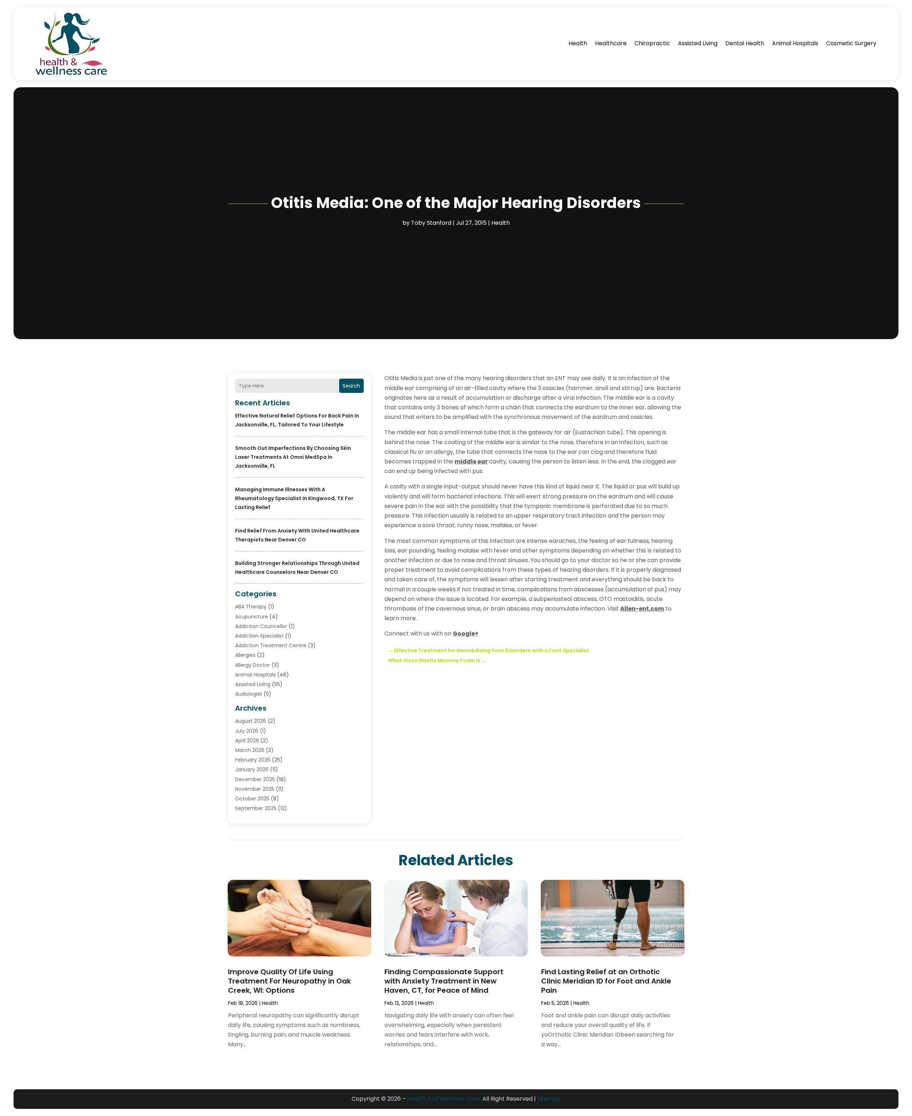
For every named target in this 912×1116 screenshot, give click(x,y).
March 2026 (249, 750)
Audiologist (248, 693)
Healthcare (611, 43)
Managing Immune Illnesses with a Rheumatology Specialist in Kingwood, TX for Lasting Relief (294, 498)
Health (578, 43)
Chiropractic (652, 43)
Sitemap (549, 1099)
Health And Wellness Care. (444, 1099)
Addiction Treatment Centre (270, 645)
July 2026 (246, 731)
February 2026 (252, 759)
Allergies (245, 655)
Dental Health (744, 43)
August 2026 (250, 721)
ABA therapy (250, 606)
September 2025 (255, 808)
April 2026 (247, 740)
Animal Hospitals (795, 43)
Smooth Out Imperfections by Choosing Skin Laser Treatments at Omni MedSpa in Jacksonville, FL (293, 457)
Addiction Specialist (259, 635)
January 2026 (252, 769)
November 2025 (254, 789)
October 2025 (252, 798)
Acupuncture (251, 616)
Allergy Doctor (252, 665)
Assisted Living (697, 43)
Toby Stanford (431, 223)
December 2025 (255, 779)
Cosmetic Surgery (851, 43)
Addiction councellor (261, 626)
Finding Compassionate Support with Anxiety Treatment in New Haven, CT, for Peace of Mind (443, 981)
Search (351, 385)
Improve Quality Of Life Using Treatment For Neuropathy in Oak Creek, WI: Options (289, 981)
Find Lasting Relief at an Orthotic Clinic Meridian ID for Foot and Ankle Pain (606, 981)
